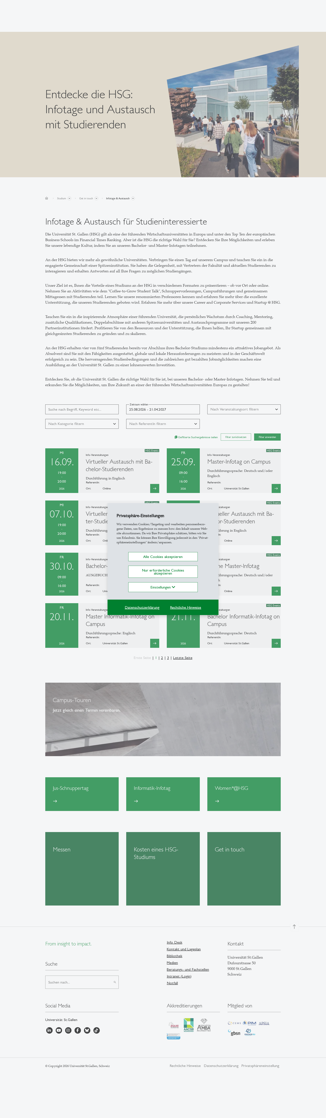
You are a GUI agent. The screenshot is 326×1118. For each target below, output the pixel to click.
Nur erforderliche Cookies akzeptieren (163, 571)
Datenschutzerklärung (142, 607)
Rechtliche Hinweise (185, 607)
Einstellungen (161, 587)
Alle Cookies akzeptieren (163, 556)
